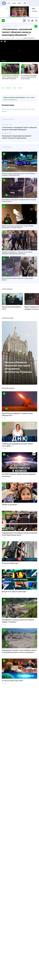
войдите (28, 97)
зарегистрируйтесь (10, 99)
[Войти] (32, 21)
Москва (8, 88)
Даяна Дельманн (29, 38)
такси (20, 88)
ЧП (13, 38)
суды (14, 88)
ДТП (3, 88)
